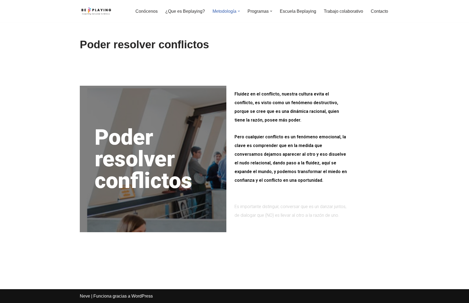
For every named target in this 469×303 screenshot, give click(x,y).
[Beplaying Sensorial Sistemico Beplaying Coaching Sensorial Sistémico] (96, 11)
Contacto (379, 11)
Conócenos (146, 11)
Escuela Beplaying (298, 11)
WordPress (142, 296)
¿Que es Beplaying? (185, 11)
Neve (85, 296)
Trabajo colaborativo (343, 11)
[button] (239, 11)
